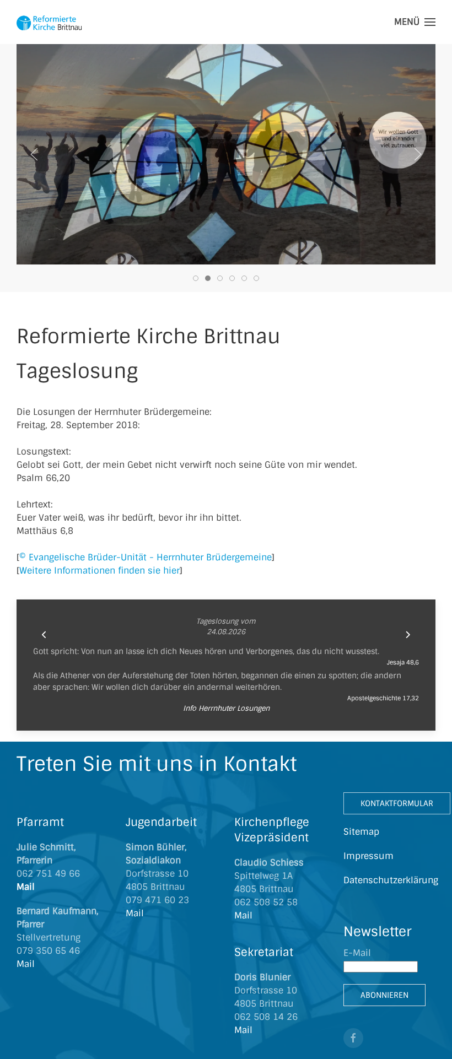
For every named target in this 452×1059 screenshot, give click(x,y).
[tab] (195, 278)
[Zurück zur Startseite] (50, 22)
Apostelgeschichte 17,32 (383, 698)
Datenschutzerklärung (390, 880)
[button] (414, 22)
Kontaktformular (396, 803)
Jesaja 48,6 (403, 662)
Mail (27, 887)
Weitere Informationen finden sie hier (99, 570)
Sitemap (361, 832)
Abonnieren (384, 995)
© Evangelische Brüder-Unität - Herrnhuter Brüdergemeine (145, 557)
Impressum (368, 856)
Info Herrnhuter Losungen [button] (226, 708)
